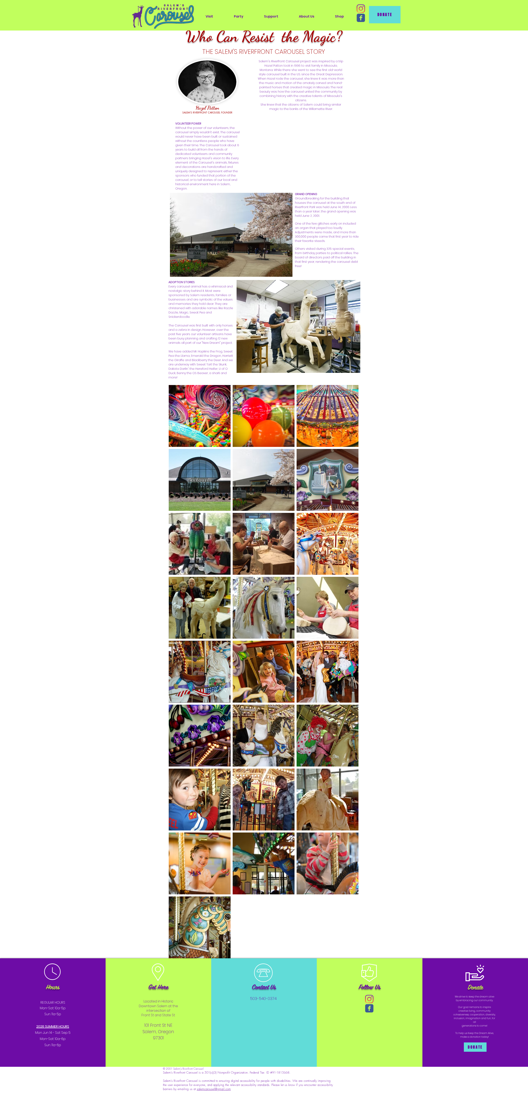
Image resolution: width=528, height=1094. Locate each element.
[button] (209, 16)
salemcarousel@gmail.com (214, 1089)
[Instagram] (361, 8)
